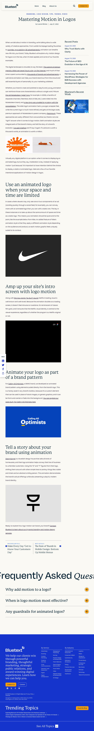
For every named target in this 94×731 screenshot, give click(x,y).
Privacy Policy (30, 694)
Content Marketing (44, 657)
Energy (67, 664)
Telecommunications (84, 675)
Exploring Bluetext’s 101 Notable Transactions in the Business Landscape (25, 712)
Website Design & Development (57, 674)
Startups (81, 669)
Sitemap (8, 695)
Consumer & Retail (70, 655)
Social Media (56, 668)
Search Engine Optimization (57, 665)
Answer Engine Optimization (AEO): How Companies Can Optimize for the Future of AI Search (31, 714)
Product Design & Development (57, 658)
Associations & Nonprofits (69, 651)
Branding (43, 653)
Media (80, 653)
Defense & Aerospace (68, 661)
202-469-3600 (23, 699)
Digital (43, 672)
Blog (44, 6)
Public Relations (57, 662)
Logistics (81, 651)
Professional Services (82, 663)
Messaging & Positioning (56, 651)
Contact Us (83, 6)
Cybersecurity (69, 657)
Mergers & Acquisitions (82, 657)
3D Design (55, 677)
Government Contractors (68, 670)
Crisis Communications (45, 665)
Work (37, 6)
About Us (53, 6)
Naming (55, 655)
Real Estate (82, 667)
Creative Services (43, 661)
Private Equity (82, 660)
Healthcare (68, 673)
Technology (82, 672)
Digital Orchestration (45, 675)
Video (54, 671)
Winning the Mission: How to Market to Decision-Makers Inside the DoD (25, 716)
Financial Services (69, 667)
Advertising (44, 651)
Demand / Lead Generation (45, 669)
